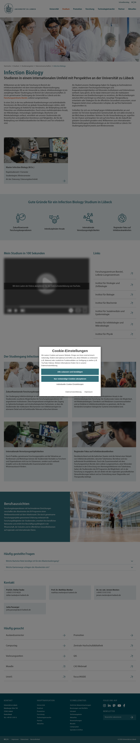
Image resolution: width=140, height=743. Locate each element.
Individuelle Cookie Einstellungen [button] (70, 384)
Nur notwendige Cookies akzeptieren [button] (70, 379)
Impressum (89, 392)
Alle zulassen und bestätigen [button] (70, 372)
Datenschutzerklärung (73, 392)
